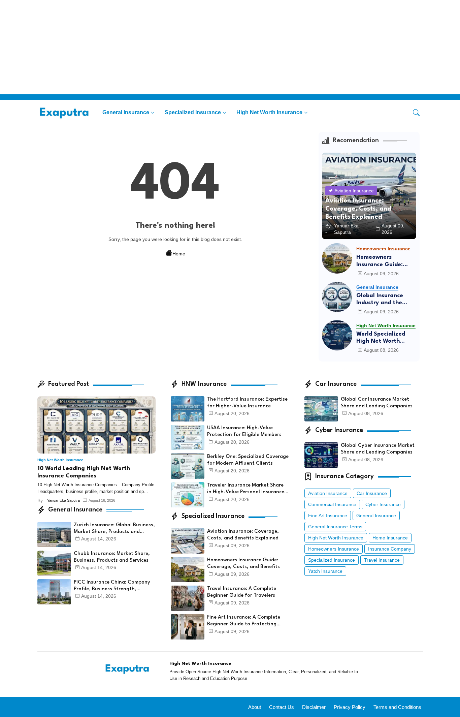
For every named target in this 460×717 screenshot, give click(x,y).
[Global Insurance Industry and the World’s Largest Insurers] (337, 297)
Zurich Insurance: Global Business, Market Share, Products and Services (114, 529)
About (254, 707)
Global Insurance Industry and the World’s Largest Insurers (379, 300)
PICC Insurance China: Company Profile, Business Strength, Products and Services (112, 586)
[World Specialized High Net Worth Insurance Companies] (337, 335)
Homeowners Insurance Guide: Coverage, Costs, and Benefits (386, 261)
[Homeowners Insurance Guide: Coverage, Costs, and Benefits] (337, 258)
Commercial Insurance (332, 504)
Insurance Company (389, 549)
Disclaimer (314, 707)
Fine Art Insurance (327, 515)
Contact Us (281, 707)
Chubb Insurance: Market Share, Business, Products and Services (112, 557)
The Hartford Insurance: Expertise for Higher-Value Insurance (247, 403)
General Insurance (125, 112)
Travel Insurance (382, 560)
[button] (416, 112)
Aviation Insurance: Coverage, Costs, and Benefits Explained (243, 535)
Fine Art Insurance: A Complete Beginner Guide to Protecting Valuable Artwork (243, 621)
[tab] (128, 112)
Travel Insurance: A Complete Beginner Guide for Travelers (241, 592)
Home (178, 253)
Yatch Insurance (325, 571)
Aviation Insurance (328, 493)
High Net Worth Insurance (269, 112)
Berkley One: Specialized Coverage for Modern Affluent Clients (248, 460)
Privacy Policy (349, 707)
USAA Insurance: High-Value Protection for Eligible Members (244, 431)
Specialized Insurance (193, 112)
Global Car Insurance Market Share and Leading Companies (377, 403)
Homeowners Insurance (333, 549)
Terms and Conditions (397, 707)
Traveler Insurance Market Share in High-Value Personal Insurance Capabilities (245, 489)
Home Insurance (390, 537)
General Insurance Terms (335, 526)
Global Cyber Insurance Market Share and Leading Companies (378, 449)
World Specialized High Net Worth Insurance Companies (385, 338)
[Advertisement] (202, 47)
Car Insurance (372, 493)
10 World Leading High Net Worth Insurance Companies (83, 472)
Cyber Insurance (383, 504)
